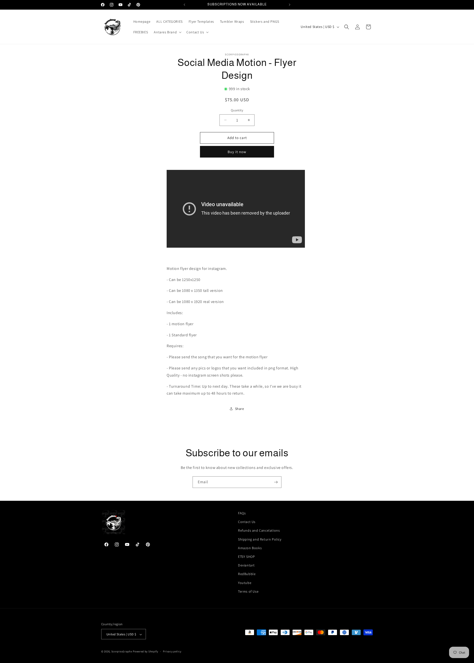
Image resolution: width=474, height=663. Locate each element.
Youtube (244, 583)
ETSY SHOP (246, 556)
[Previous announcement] (184, 4)
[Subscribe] (275, 482)
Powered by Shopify (145, 651)
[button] (167, 32)
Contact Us (247, 522)
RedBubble (247, 574)
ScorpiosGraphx (121, 651)
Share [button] (239, 408)
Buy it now (237, 151)
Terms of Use (248, 591)
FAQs (242, 513)
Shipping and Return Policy (259, 539)
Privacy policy (172, 651)
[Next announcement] (289, 4)
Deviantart (246, 565)
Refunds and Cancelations (259, 530)
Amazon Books (250, 548)
